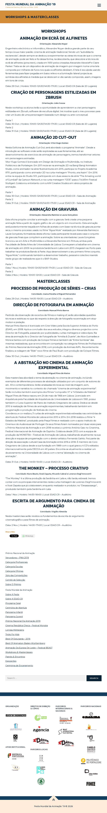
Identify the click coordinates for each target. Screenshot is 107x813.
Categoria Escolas (14, 566)
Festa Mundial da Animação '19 (30, 4)
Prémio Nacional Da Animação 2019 (22, 621)
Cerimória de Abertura (16, 608)
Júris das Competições (16, 575)
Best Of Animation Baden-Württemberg (25, 643)
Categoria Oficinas (14, 571)
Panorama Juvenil (14, 616)
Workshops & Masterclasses (18, 652)
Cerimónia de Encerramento (19, 665)
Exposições (10, 661)
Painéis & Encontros (15, 656)
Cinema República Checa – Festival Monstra (26, 625)
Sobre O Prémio (13, 584)
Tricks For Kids (12, 634)
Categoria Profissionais (16, 562)
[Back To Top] (54, 800)
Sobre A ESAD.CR (14, 599)
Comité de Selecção (15, 580)
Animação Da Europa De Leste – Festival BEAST (28, 648)
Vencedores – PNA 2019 (17, 557)
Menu (99, 5)
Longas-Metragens (14, 630)
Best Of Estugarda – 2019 (17, 639)
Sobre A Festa (12, 594)
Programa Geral (13, 603)
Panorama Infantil (14, 612)
